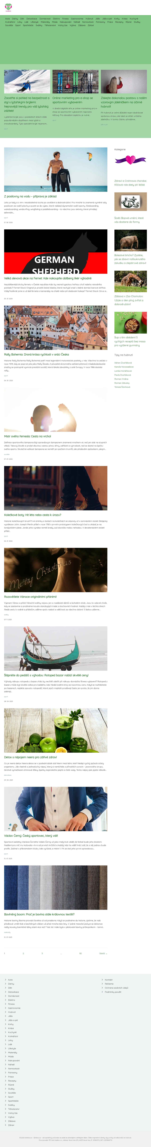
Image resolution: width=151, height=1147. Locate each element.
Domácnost (45, 18)
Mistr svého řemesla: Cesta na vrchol (27, 436)
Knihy (117, 18)
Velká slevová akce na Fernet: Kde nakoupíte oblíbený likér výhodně (48, 278)
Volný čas (62, 25)
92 (80, 953)
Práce (110, 22)
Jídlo (97, 18)
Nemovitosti (88, 22)
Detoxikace (31, 18)
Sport (18, 25)
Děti (22, 18)
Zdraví (91, 25)
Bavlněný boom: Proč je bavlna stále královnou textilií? (39, 914)
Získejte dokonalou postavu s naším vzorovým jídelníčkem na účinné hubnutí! (124, 102)
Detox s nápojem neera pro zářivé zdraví (30, 757)
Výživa (73, 25)
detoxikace (7, 775)
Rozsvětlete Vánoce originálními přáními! (30, 596)
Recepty (119, 22)
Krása (124, 18)
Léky (19, 22)
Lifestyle (34, 22)
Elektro (56, 18)
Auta (7, 18)
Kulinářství (10, 22)
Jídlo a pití (107, 18)
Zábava (81, 25)
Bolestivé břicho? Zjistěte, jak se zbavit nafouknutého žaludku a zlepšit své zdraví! (130, 259)
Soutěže (9, 25)
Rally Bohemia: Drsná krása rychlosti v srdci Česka (36, 354)
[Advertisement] (75, 44)
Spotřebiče (28, 25)
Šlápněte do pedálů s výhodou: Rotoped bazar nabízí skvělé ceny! (46, 675)
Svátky (39, 25)
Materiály (45, 22)
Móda (54, 22)
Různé (129, 22)
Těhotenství (50, 25)
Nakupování (65, 22)
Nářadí (77, 22)
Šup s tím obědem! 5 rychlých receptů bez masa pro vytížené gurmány (129, 341)
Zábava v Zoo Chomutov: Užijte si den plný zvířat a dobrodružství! (128, 300)
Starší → (103, 953)
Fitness (65, 18)
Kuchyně (134, 18)
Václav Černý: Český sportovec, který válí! (31, 835)
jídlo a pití (104, 124)
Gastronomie (77, 18)
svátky (6, 615)
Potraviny (100, 22)
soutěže (7, 454)
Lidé (26, 22)
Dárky (15, 18)
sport (6, 129)
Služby (137, 22)
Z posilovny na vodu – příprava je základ (30, 196)
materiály (7, 932)
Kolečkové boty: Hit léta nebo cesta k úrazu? (32, 515)
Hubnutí (89, 18)
